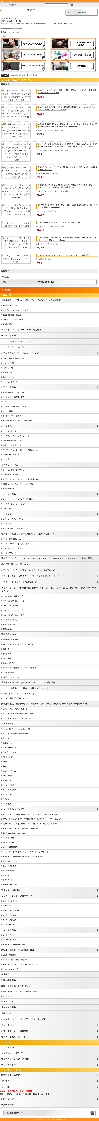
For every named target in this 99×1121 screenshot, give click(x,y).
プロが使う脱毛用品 (10, 890)
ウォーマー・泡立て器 (11, 455)
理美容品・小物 (8, 634)
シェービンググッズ (10, 382)
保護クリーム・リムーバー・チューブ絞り (18, 484)
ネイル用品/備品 (9, 871)
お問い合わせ (82, 12)
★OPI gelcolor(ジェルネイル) (14, 833)
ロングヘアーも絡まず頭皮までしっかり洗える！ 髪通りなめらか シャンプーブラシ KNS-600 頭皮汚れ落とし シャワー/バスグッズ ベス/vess (67, 145)
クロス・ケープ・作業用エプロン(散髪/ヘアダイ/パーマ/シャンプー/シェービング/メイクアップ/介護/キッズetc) (48, 589)
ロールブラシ (8, 524)
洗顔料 (5, 762)
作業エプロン (8, 629)
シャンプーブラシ (9, 508)
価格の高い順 (27, 75)
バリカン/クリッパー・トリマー (16, 341)
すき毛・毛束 (8, 324)
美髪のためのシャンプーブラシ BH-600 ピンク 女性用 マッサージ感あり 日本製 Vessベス (68, 168)
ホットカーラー (8, 1065)
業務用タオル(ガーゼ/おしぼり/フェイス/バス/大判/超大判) (28, 682)
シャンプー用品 (8, 494)
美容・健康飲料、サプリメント (15, 986)
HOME (3, 32)
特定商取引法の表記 (10, 1075)
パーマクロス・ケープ (11, 606)
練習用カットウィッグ (11, 305)
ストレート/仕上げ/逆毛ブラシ (14, 528)
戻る (7, 277)
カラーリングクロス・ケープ (13, 601)
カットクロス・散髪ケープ (13, 596)
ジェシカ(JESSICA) (10, 847)
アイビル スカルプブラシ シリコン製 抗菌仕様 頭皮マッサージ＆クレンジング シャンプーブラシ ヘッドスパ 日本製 (67, 108)
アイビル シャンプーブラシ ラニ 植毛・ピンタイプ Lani (59, 222)
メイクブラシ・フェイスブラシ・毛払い (18, 644)
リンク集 (5, 1087)
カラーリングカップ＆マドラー (14, 470)
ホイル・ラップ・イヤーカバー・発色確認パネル (21, 479)
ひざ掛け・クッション (11, 677)
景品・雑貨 (6, 1013)
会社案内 (5, 1081)
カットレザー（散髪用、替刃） (14, 397)
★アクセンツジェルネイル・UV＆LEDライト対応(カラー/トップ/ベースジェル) (32, 819)
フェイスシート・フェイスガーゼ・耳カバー (19, 499)
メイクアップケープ (10, 620)
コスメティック (8, 723)
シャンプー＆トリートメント (13, 358)
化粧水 (5, 766)
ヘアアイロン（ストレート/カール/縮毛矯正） (22, 329)
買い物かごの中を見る (46, 282)
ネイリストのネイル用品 (12, 809)
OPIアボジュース (9, 842)
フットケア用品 (8, 930)
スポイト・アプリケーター (13, 445)
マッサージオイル (9, 915)
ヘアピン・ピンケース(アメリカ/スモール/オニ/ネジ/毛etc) (28, 570)
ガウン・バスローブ (10, 969)
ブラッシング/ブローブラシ (13, 519)
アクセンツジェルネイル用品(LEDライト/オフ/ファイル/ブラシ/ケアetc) (30, 824)
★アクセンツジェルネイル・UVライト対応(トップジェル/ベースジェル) (30, 814)
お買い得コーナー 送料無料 (14, 1031)
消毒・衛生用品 (8, 980)
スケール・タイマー (10, 640)
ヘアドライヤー (8, 335)
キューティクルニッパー (12, 866)
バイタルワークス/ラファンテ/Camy (16, 718)
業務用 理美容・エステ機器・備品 (17, 950)
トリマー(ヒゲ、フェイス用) (13, 392)
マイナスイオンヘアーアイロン (15, 1059)
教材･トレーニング (10, 885)
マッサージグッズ (9, 920)
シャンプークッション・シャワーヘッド (18, 504)
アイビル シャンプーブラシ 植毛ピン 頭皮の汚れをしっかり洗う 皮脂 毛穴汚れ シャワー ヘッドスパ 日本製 (67, 91)
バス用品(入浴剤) (9, 924)
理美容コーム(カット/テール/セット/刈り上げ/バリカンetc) (28, 534)
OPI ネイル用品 (8, 838)
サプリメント (8, 996)
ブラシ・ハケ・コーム (11, 474)
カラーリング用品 (9, 464)
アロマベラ (7, 906)
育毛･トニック (8, 372)
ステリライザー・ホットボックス (15, 960)
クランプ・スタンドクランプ (13, 320)
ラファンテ (7, 738)
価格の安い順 (16, 75)
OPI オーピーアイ (9, 940)
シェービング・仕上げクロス (13, 615)
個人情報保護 (7, 1104)
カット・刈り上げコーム (12, 539)
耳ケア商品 (7, 658)
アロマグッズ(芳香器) (11, 910)
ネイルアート (8, 880)
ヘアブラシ (6, 514)
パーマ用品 (6, 426)
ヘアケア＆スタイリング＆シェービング (19, 353)
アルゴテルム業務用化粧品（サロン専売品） (19, 713)
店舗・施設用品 (8, 1007)
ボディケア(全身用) (10, 790)
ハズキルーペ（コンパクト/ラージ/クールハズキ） (24, 1019)
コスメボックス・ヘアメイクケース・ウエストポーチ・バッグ (30, 576)
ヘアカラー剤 (8, 368)
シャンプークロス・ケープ (13, 610)
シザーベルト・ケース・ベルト (14, 406)
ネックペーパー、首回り (12, 416)
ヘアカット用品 (8, 387)
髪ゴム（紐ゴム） (9, 663)
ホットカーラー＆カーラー (13, 347)
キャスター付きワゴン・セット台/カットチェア (20, 964)
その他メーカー (8, 743)
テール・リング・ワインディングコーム (18, 544)
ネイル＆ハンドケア (10, 861)
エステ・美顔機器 (9, 955)
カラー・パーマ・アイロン (13, 548)
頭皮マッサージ (8, 377)
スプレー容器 (8, 411)
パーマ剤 (6, 459)
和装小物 (6, 649)
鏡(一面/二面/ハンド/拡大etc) (14, 564)
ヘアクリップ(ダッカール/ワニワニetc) (19, 582)
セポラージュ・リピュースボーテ (15, 709)
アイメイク (7, 799)
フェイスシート (8, 672)
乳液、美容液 (8, 776)
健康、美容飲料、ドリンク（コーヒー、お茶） (20, 991)
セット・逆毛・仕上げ (11, 553)
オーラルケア (8, 654)
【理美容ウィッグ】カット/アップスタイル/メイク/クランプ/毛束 (31, 300)
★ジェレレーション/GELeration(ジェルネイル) (20, 828)
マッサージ (7, 780)
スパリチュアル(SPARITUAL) (14, 944)
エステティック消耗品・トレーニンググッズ (19, 668)
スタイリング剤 (8, 363)
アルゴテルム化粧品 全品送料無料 (16, 734)
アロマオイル (7, 1047)
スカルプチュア (8, 875)
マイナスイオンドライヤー (13, 1053)
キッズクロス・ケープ (11, 624)
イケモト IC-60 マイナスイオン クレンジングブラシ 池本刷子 (63, 255)
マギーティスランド (10, 901)
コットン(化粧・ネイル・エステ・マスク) (18, 694)
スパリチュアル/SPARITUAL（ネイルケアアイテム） (23, 856)
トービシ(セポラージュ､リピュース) (16, 729)
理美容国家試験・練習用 (12, 315)
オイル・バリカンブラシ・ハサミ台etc (17, 421)
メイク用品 (7, 804)
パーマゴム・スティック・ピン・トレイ (18, 436)
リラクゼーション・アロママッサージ (18, 896)
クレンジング (8, 757)
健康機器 (5, 974)
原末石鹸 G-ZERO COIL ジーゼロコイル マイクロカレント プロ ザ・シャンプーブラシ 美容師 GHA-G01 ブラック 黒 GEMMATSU (67, 125)
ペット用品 (6, 1025)
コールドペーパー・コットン (13, 440)
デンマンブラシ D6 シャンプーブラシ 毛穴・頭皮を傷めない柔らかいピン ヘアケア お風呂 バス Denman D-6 (67, 206)
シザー (5, 402)
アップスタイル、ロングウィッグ (15, 310)
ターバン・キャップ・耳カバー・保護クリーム (20, 450)
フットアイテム (8, 935)
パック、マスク (8, 785)
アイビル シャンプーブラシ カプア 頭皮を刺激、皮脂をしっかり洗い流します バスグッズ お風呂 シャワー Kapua (67, 239)
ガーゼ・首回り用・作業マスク (14, 698)
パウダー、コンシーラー (12, 752)
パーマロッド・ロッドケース (13, 431)
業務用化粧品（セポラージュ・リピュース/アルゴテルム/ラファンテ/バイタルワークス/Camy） (45, 704)
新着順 (35, 75)
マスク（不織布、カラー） (13, 1037)
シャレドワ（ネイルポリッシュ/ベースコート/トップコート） (26, 852)
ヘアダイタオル (8, 489)
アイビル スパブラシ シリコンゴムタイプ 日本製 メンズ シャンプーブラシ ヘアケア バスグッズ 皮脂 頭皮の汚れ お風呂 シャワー (67, 186)
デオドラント (8, 794)
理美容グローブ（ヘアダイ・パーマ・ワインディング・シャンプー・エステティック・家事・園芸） (47, 558)
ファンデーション (9, 747)
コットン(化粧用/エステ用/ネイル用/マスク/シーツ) (24, 688)
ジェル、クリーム (9, 771)
